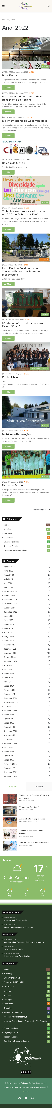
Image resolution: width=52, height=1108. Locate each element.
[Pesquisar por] (48, 7)
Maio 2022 (8, 756)
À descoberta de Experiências (32, 819)
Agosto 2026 (9, 567)
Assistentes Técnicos (13, 1012)
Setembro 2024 (10, 661)
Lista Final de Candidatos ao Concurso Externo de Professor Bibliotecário (21, 271)
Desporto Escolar (13, 485)
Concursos (8, 538)
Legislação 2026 (11, 1032)
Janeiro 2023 (9, 727)
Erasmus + (8, 991)
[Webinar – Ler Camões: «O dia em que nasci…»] (10, 799)
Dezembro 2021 (10, 772)
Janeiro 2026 (9, 595)
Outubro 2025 (9, 608)
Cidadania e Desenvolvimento (16, 550)
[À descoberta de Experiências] (10, 822)
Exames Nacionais (11, 542)
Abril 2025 (8, 632)
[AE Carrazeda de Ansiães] (26, 6)
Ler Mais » (8, 87)
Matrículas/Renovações (16, 434)
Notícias (7, 529)
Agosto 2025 (9, 616)
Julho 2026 (8, 571)
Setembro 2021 (10, 776)
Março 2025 (9, 637)
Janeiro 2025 (9, 645)
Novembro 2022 (10, 735)
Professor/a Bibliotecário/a (15, 1017)
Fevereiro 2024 (10, 690)
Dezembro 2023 (10, 698)
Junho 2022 (9, 752)
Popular (13, 786)
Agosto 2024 (9, 665)
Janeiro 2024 (9, 694)
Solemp (26, 1092)
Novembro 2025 (10, 604)
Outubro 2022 (9, 739)
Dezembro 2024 (10, 649)
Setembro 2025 (10, 612)
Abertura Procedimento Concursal (34, 842)
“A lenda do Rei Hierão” (29, 807)
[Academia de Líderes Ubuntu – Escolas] (10, 834)
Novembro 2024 (11, 653)
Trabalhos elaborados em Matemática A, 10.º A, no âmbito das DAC (25, 213)
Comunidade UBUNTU (14, 982)
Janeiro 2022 (9, 768)
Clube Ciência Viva (12, 978)
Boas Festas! (10, 75)
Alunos (6, 525)
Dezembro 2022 (10, 731)
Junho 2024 (9, 673)
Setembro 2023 (10, 710)
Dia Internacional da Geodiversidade (24, 120)
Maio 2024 (8, 678)
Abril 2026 (8, 583)
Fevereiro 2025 (10, 641)
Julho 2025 (8, 620)
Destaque (8, 533)
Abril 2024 (8, 682)
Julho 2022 (8, 747)
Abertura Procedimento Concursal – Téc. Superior (25, 1021)
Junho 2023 (9, 715)
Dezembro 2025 (10, 600)
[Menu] (3, 7)
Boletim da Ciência (13, 162)
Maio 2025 (8, 628)
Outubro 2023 (10, 706)
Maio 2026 (8, 579)
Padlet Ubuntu (11, 377)
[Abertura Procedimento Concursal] (10, 846)
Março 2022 (9, 760)
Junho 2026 (9, 575)
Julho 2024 (8, 669)
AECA (6, 72)
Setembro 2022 (10, 743)
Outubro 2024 (10, 657)
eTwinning (8, 973)
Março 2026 (9, 587)
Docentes (8, 1008)
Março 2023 (9, 723)
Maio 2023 (8, 719)
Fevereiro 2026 (10, 591)
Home (6, 20)
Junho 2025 (9, 624)
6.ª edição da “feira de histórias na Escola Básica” (23, 324)
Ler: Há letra (9, 986)
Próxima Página (39, 510)
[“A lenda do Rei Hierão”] (10, 811)
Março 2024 (9, 686)
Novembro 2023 (11, 702)
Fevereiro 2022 (10, 764)
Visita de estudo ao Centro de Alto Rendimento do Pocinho (23, 98)
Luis (5, 160)
